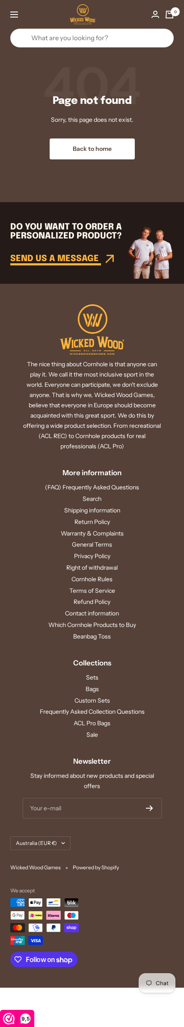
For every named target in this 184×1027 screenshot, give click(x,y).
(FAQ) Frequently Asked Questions (92, 487)
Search (92, 499)
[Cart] (169, 14)
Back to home (92, 149)
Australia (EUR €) (36, 843)
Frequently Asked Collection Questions (92, 711)
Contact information (92, 613)
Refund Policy (92, 602)
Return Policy (92, 522)
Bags (92, 689)
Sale (92, 735)
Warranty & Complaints (92, 533)
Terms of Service (92, 590)
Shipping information (92, 510)
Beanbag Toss (92, 636)
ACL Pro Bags (92, 723)
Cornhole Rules (92, 579)
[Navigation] (14, 15)
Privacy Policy (92, 556)
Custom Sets (92, 700)
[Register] (149, 808)
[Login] (155, 14)
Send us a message (55, 258)
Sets (92, 677)
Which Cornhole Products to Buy (92, 625)
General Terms (92, 544)
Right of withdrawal (92, 567)
